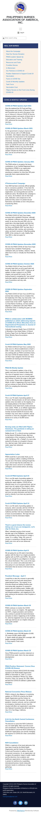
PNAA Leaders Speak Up (14, 57)
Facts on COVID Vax (13, 79)
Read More (8, 124)
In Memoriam (10, 68)
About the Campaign (13, 51)
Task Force (10, 84)
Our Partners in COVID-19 (15, 71)
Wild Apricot (21, 810)
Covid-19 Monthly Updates (15, 81)
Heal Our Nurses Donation (15, 54)
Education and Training (14, 59)
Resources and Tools (13, 62)
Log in (22, 32)
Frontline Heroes (12, 65)
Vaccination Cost (12, 87)
